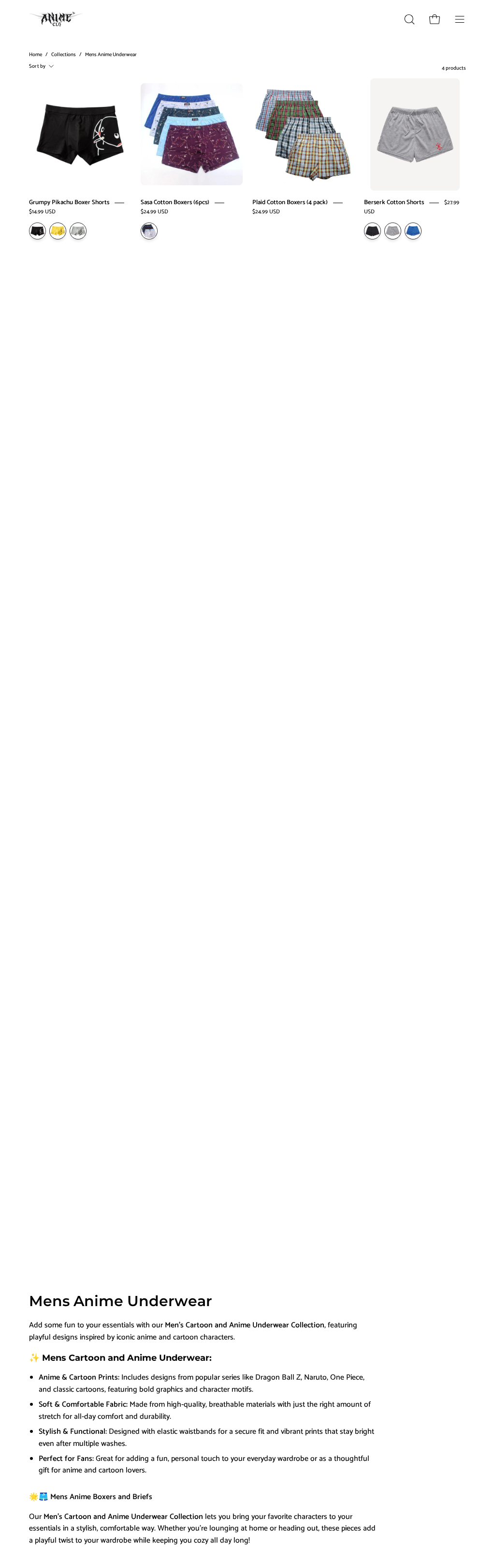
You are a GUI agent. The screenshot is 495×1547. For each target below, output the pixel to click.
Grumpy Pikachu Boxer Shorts (69, 202)
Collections (63, 55)
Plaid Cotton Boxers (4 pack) (290, 202)
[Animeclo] (58, 19)
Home (35, 55)
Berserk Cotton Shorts (394, 202)
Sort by (37, 66)
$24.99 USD (154, 211)
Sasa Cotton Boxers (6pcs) (175, 202)
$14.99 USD (42, 211)
